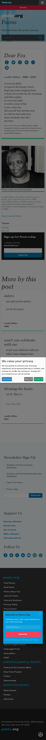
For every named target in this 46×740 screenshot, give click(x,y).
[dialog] (23, 370)
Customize (7, 379)
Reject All (28, 379)
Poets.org (6, 3)
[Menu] (42, 2)
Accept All (38, 379)
